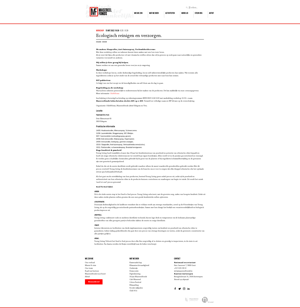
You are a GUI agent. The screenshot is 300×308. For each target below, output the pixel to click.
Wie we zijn (138, 13)
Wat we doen (154, 13)
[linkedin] (188, 288)
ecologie (98, 42)
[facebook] (175, 288)
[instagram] (184, 288)
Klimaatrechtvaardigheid (139, 265)
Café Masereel (135, 279)
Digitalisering (135, 274)
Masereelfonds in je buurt (95, 274)
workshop (100, 30)
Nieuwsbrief (93, 282)
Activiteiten (170, 13)
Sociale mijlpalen (136, 288)
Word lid (184, 13)
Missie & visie (90, 265)
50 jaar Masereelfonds (138, 277)
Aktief (211, 13)
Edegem (104, 42)
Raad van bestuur (92, 271)
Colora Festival (135, 282)
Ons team (89, 268)
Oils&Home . (115, 93)
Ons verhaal (90, 263)
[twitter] (179, 288)
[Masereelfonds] (101, 11)
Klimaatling (134, 285)
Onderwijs (133, 268)
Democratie (134, 271)
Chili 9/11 (133, 291)
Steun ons (198, 13)
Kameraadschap (135, 263)
